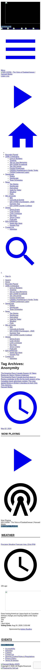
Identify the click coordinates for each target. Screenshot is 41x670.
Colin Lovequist (16, 213)
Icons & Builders (16, 158)
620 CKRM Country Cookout (21, 206)
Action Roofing (26, 629)
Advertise (13, 229)
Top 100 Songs (15, 166)
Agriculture (14, 188)
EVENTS (6, 639)
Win (11, 198)
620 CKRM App (11, 221)
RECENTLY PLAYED (9, 526)
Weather (13, 192)
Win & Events (10, 196)
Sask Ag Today (15, 190)
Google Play (14, 225)
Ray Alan (13, 215)
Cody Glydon (15, 211)
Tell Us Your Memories (18, 162)
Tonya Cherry (15, 217)
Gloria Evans (15, 210)
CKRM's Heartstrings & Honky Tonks (24, 170)
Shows (8, 208)
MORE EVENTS (7, 645)
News (7, 182)
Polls (12, 194)
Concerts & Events (17, 200)
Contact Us (9, 227)
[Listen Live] (20, 459)
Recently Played (11, 155)
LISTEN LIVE (6, 27)
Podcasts (13, 219)
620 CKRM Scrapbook (18, 164)
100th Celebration (12, 157)
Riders (12, 176)
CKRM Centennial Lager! (19, 172)
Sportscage (9, 174)
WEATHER (7, 535)
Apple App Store (16, 223)
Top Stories (14, 184)
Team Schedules (16, 180)
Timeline (13, 160)
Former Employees (17, 168)
